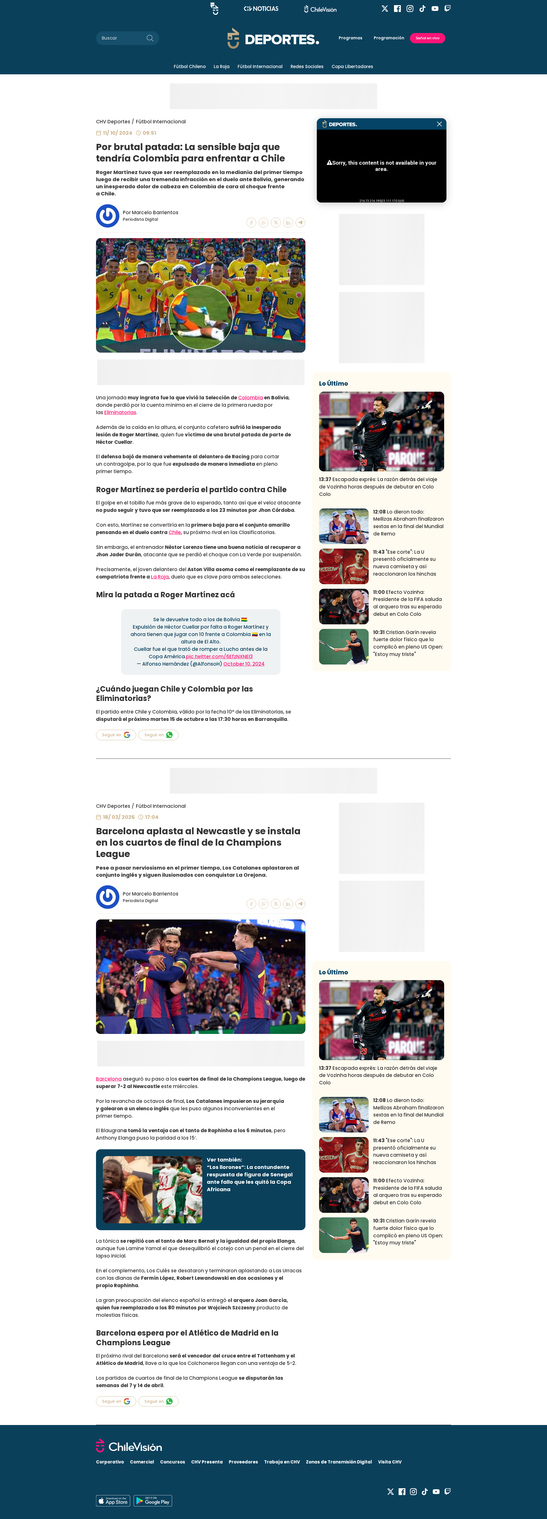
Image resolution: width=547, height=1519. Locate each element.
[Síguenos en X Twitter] (384, 8)
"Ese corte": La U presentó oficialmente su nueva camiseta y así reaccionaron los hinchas (404, 563)
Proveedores (243, 1462)
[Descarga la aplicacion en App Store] (153, 1500)
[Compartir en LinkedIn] (288, 223)
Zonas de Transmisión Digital (339, 1462)
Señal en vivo (428, 38)
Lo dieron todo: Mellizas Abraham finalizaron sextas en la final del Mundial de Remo (408, 522)
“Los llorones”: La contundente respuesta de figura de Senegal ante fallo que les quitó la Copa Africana (250, 1178)
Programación (389, 38)
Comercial (142, 1462)
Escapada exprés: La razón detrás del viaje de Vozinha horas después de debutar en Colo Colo (378, 487)
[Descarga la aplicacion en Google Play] (113, 1500)
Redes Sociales (307, 66)
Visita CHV (390, 1462)
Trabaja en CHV (282, 1462)
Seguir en (111, 735)
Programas (350, 38)
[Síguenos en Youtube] (435, 8)
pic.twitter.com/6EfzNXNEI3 (219, 656)
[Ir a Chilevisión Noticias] (261, 8)
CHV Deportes (113, 121)
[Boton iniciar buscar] (150, 38)
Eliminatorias (120, 412)
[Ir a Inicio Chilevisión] (320, 9)
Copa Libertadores (352, 66)
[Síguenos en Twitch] (447, 8)
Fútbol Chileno (190, 66)
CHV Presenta (207, 1462)
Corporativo (110, 1462)
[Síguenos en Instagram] (410, 8)
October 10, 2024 (244, 664)
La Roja (222, 66)
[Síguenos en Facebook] (397, 8)
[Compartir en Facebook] (251, 223)
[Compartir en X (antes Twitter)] (276, 223)
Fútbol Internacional (260, 66)
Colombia (250, 397)
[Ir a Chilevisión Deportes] (273, 38)
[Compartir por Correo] (300, 223)
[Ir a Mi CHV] (214, 9)
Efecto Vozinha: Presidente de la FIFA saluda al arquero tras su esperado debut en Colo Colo (407, 603)
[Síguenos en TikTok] (422, 8)
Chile (175, 532)
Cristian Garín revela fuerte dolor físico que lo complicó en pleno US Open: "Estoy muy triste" (408, 643)
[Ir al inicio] (273, 1445)
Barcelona (109, 1079)
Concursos (172, 1462)
